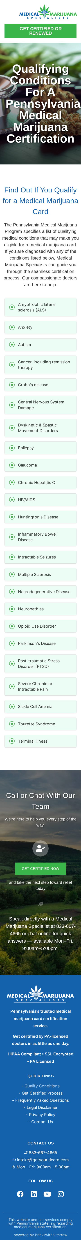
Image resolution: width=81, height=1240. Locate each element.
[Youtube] (47, 1194)
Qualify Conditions (42, 1086)
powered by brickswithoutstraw (40, 1235)
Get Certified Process (42, 1093)
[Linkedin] (33, 1194)
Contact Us (42, 1121)
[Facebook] (20, 1194)
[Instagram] (61, 1194)
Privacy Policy (42, 1114)
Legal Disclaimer (42, 1107)
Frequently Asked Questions (42, 1100)
